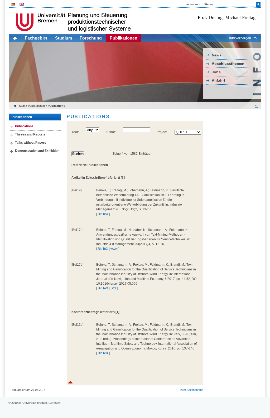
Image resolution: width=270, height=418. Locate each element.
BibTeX (103, 214)
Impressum (193, 4)
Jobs (216, 72)
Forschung (91, 38)
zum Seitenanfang (191, 389)
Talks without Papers (30, 142)
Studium (63, 38)
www (114, 249)
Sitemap (209, 4)
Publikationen (123, 38)
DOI (113, 288)
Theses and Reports (30, 134)
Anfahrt (218, 80)
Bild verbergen (240, 38)
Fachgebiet (36, 38)
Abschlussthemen (228, 63)
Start (22, 105)
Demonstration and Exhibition (37, 150)
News (216, 55)
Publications (24, 126)
